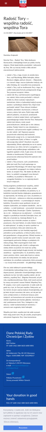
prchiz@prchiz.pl (12, 368)
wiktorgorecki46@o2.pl (20, 365)
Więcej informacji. (11, 422)
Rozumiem (23, 428)
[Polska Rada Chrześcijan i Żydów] (23, 5)
